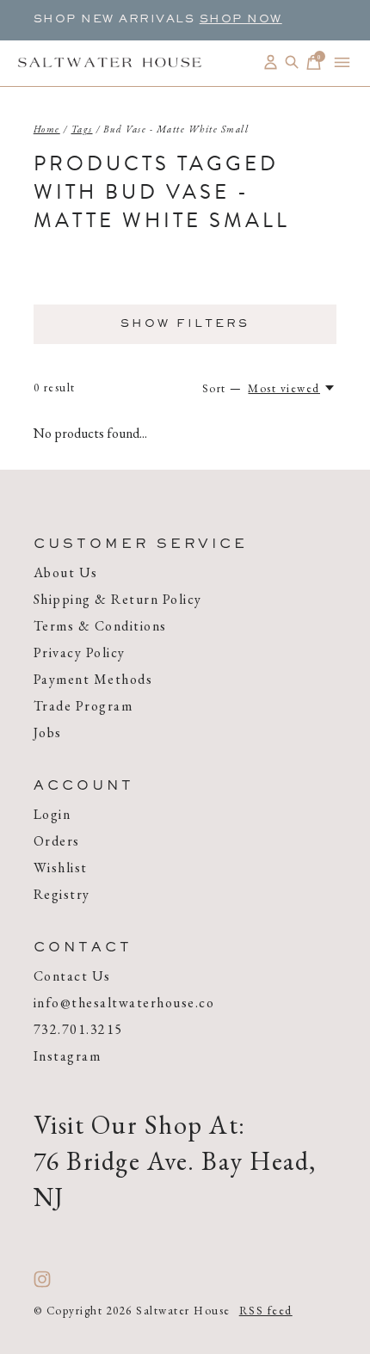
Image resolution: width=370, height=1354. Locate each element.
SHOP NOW (241, 20)
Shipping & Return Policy (118, 599)
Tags (82, 129)
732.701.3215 (78, 1029)
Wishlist (61, 868)
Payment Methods (93, 679)
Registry (62, 894)
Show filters (185, 324)
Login (52, 814)
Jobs (48, 732)
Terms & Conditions (100, 626)
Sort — (222, 388)
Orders (57, 841)
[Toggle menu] (342, 62)
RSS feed (266, 1310)
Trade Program (83, 706)
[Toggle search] (292, 62)
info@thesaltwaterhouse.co (124, 1003)
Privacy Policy (80, 652)
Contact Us (72, 976)
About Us (66, 572)
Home (47, 129)
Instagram (68, 1056)
